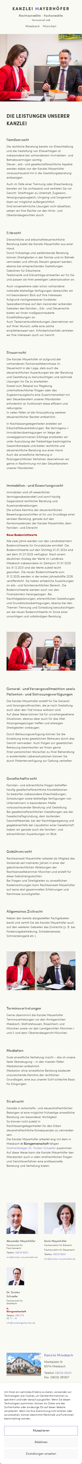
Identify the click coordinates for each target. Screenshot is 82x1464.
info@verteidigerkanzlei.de (21, 1323)
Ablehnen (41, 1442)
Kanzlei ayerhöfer (41, 8)
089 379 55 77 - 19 (15, 1317)
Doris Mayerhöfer (55, 1241)
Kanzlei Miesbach (58, 1355)
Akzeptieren (41, 1430)
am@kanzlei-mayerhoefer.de (22, 1257)
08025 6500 (21, 1253)
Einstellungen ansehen (41, 1454)
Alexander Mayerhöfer (21, 1241)
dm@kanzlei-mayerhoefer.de (59, 1259)
